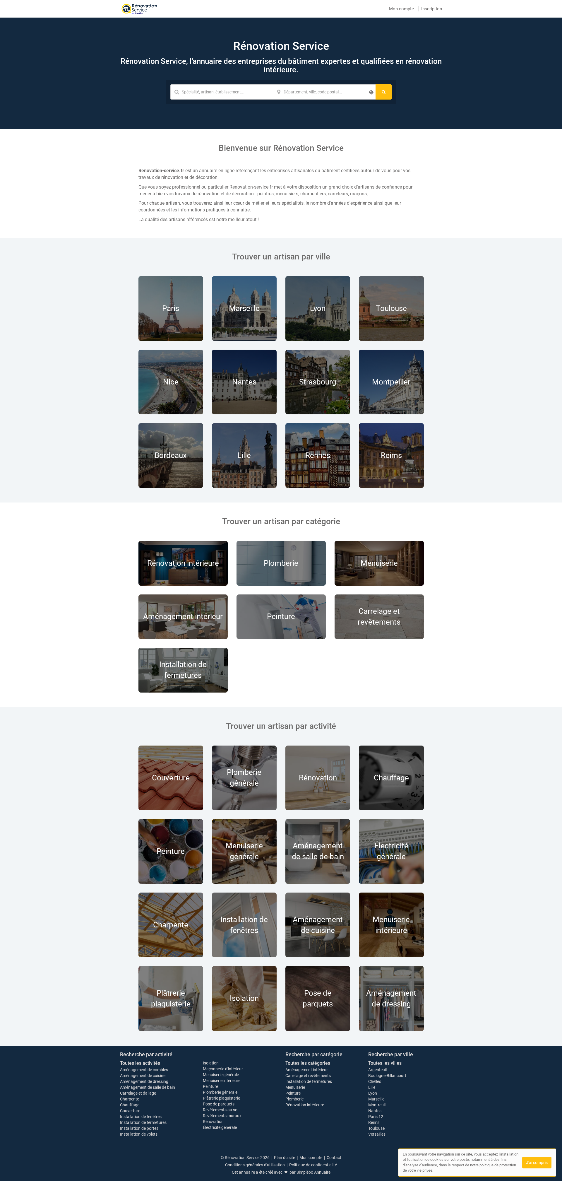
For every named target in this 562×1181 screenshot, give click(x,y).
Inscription (431, 8)
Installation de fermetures (143, 1122)
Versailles (376, 1134)
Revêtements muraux (222, 1115)
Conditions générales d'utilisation (255, 1165)
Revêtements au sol (220, 1109)
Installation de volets (138, 1134)
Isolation (211, 1063)
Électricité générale (220, 1127)
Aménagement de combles (144, 1069)
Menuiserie (295, 1087)
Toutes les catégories (307, 1063)
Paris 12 (375, 1116)
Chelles (374, 1081)
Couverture (130, 1110)
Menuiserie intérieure (221, 1080)
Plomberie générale (220, 1092)
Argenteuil (377, 1069)
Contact (334, 1157)
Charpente (129, 1099)
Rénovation (213, 1121)
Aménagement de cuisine (142, 1075)
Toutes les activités (140, 1063)
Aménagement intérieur (306, 1069)
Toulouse (376, 1128)
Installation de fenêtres (141, 1116)
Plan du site (284, 1157)
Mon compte (401, 8)
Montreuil (376, 1105)
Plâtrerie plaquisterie (221, 1098)
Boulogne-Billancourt (387, 1075)
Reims (373, 1122)
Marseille (376, 1099)
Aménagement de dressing (144, 1081)
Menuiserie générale (221, 1074)
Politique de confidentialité (313, 1165)
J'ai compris (537, 1162)
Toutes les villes (385, 1063)
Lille (371, 1087)
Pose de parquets (218, 1104)
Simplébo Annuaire (313, 1172)
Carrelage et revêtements (308, 1075)
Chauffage (129, 1105)
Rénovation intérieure (304, 1105)
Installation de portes (139, 1128)
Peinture (210, 1086)
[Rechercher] (384, 92)
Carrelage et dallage (138, 1093)
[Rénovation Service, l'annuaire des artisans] (139, 9)
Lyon (372, 1093)
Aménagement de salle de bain (147, 1087)
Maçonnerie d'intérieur (223, 1069)
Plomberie (294, 1099)
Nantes (374, 1110)
